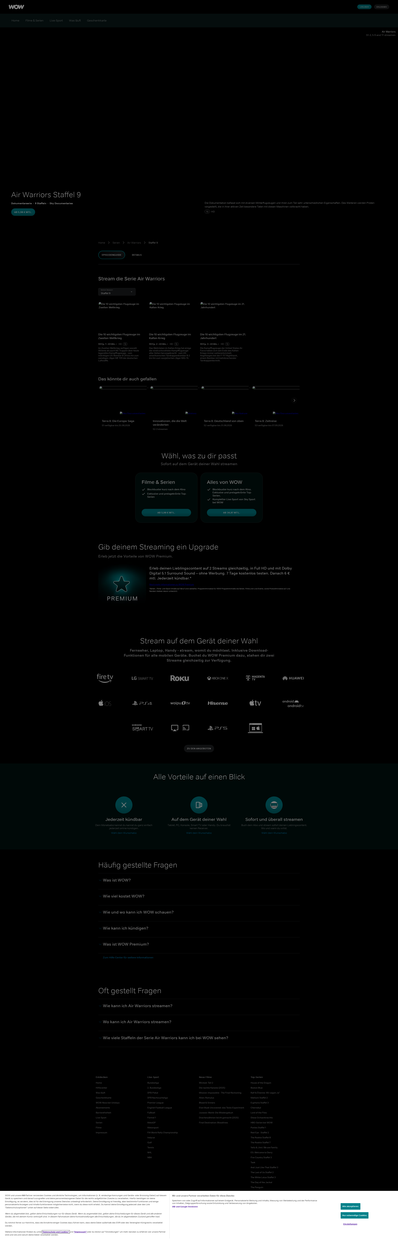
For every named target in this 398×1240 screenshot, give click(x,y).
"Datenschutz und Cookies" (55, 1232)
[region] (199, 1215)
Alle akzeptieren (350, 1206)
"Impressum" (80, 1232)
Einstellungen (350, 1224)
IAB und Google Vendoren (185, 1206)
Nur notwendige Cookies (354, 1215)
